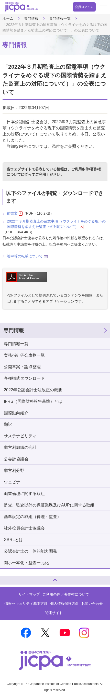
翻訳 (8, 424)
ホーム (8, 18)
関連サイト (54, 613)
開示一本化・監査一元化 (26, 562)
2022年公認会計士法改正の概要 (33, 390)
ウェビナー (14, 482)
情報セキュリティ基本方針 (26, 603)
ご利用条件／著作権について (65, 594)
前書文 (12, 213)
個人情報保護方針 (64, 603)
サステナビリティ (20, 436)
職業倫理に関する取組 (24, 493)
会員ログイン (84, 7)
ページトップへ (9, 578)
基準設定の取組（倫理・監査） (32, 516)
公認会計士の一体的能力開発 (30, 551)
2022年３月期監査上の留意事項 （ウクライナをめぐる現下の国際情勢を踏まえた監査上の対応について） (56, 224)
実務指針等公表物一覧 (24, 355)
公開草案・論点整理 (22, 367)
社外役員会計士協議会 (24, 528)
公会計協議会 (16, 459)
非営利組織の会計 (20, 447)
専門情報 (31, 18)
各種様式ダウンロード (24, 378)
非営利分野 (14, 470)
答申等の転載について (25, 256)
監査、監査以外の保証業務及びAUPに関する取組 (49, 505)
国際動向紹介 (16, 413)
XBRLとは (13, 539)
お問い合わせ (92, 603)
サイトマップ (29, 594)
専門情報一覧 (60, 18)
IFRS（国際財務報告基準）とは (33, 401)
